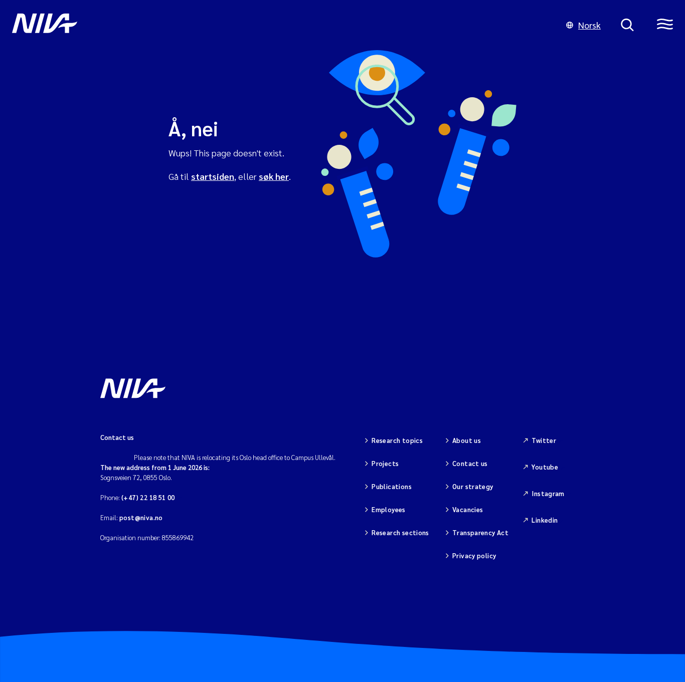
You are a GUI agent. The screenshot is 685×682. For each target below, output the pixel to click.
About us (466, 440)
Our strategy (472, 486)
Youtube (545, 467)
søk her (274, 176)
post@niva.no (141, 517)
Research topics (397, 440)
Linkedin (545, 520)
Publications (392, 486)
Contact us (470, 463)
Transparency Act (480, 532)
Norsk (589, 25)
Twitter (544, 440)
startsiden (212, 176)
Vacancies (467, 509)
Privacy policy (474, 555)
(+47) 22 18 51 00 (148, 497)
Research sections (400, 532)
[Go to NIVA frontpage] (279, 25)
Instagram (548, 493)
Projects (385, 463)
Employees (389, 509)
